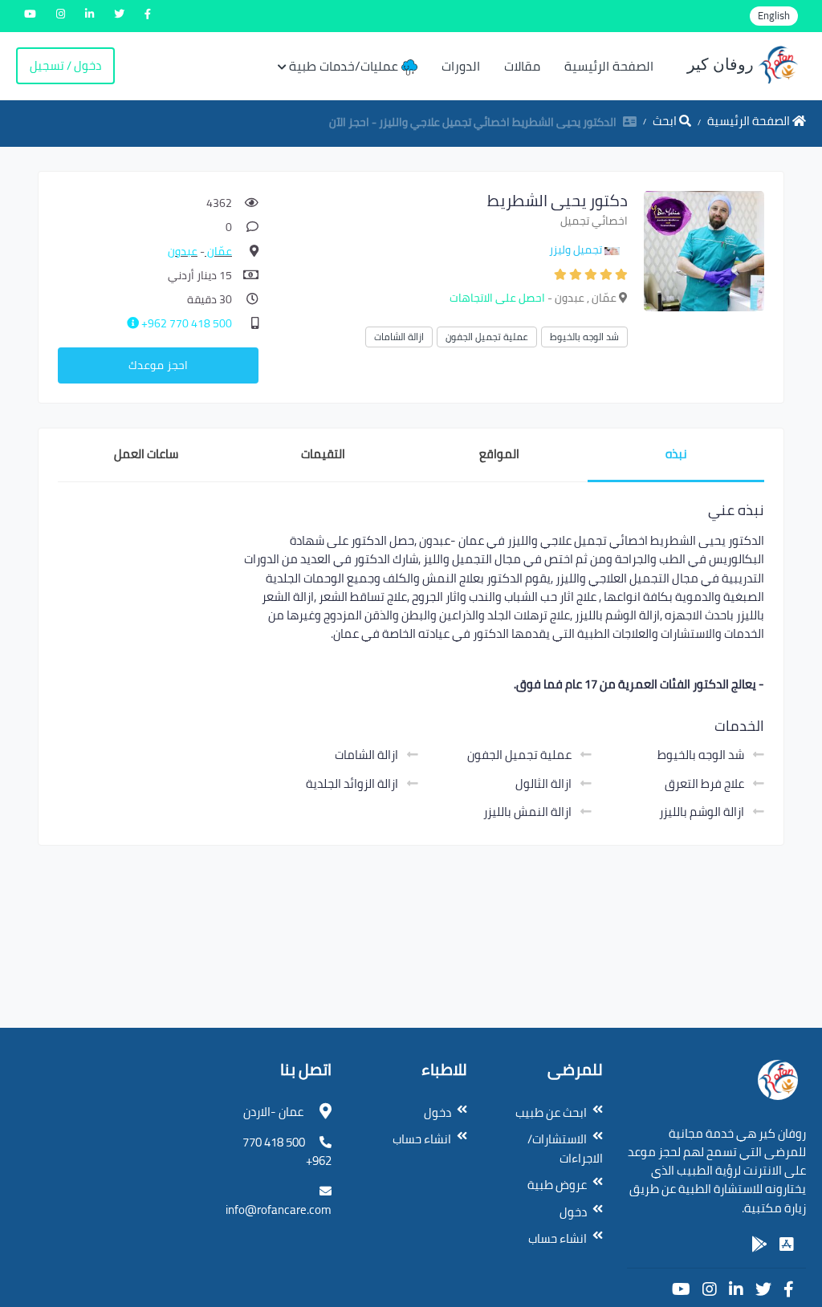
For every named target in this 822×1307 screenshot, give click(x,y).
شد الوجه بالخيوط (584, 336)
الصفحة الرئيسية (608, 66)
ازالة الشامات (399, 336)
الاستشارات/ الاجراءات (565, 1148)
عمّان (218, 251)
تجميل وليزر (575, 249)
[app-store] (786, 1244)
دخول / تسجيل (65, 65)
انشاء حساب (557, 1238)
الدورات (461, 66)
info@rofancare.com (279, 1209)
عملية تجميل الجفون (487, 336)
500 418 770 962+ (185, 323)
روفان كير (722, 64)
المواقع (499, 453)
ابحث (666, 120)
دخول (573, 1212)
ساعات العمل (146, 453)
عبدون (182, 251)
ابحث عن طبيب (551, 1112)
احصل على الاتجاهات (497, 297)
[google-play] (759, 1244)
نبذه (676, 453)
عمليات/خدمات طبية (345, 66)
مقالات (522, 66)
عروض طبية (557, 1184)
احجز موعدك (158, 365)
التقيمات (323, 453)
